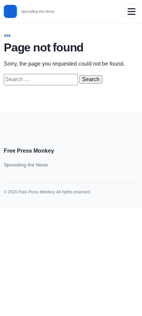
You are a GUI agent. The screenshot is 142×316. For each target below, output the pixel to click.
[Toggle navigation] (131, 11)
